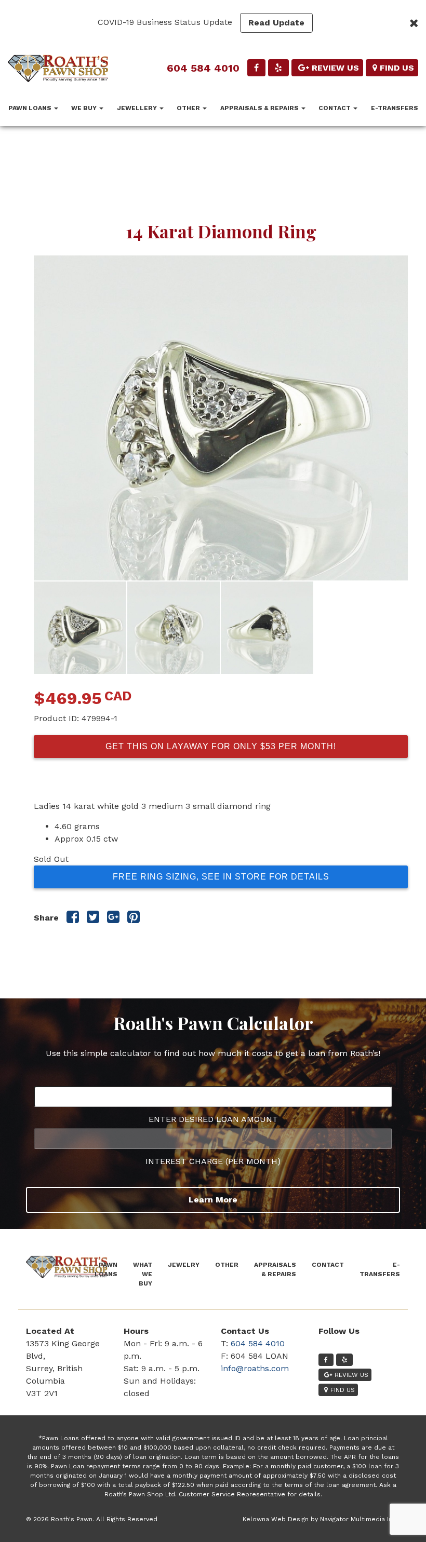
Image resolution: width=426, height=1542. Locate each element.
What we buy (142, 1274)
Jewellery (137, 108)
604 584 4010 (203, 68)
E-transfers (394, 108)
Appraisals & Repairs (260, 108)
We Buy (84, 108)
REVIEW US (335, 68)
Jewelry (183, 1264)
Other (189, 108)
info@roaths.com (255, 1368)
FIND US (397, 68)
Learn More (213, 1200)
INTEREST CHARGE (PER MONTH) (213, 1161)
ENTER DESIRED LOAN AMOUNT (213, 1119)
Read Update (276, 23)
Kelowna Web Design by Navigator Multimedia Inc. (320, 1519)
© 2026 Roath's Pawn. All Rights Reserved (91, 1519)
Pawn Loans (30, 108)
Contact (335, 108)
